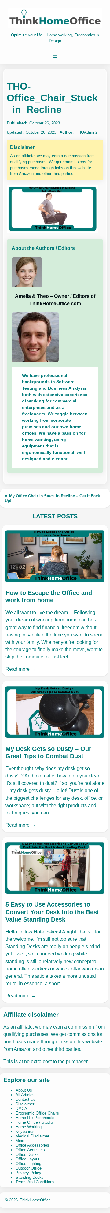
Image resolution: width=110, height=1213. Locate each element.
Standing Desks (30, 1177)
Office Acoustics (30, 1150)
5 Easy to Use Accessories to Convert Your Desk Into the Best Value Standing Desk (52, 911)
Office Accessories (32, 1145)
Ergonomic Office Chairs (37, 1113)
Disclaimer (25, 1104)
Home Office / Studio (34, 1122)
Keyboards (25, 1131)
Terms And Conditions (35, 1182)
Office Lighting (28, 1163)
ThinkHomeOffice (35, 1200)
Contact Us (25, 1099)
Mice (20, 1140)
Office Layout (27, 1159)
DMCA (21, 1108)
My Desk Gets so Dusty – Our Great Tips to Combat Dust (48, 752)
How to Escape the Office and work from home (49, 596)
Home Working (29, 1127)
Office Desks (27, 1154)
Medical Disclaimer (32, 1136)
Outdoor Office (29, 1168)
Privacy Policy (28, 1172)
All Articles (25, 1094)
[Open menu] (55, 55)
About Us (24, 1090)
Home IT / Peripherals (35, 1117)
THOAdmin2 (86, 132)
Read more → (21, 669)
